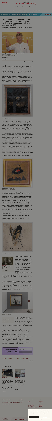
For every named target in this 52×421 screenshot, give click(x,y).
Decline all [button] (45, 417)
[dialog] (40, 415)
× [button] (50, 409)
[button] (39, 419)
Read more (35, 414)
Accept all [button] (34, 417)
